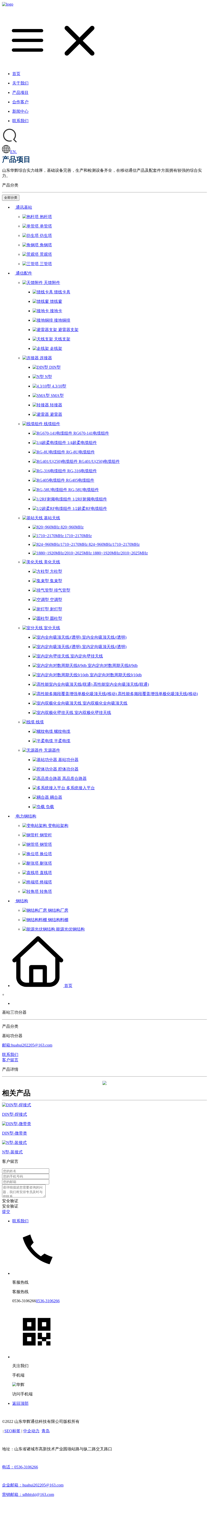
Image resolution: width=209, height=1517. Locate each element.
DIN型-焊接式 (14, 1114)
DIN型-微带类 (14, 1133)
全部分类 (10, 197)
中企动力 (31, 1431)
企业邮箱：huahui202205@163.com (32, 1485)
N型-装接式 (12, 1152)
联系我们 (20, 1221)
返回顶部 (20, 1403)
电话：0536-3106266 (20, 1467)
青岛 (46, 1431)
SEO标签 (12, 1431)
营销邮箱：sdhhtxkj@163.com (28, 1494)
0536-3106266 (48, 1301)
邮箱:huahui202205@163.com (27, 1045)
